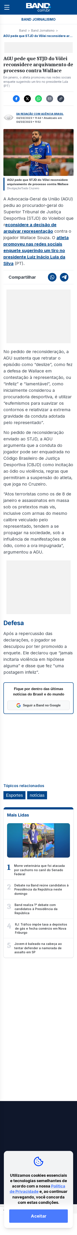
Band (23, 30)
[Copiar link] (60, 98)
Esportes (14, 795)
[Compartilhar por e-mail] (49, 98)
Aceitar (38, 1216)
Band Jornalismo (43, 30)
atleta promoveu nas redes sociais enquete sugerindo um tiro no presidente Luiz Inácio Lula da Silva (36, 250)
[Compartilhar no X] (27, 98)
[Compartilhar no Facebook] (16, 98)
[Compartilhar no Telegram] (64, 277)
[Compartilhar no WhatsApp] (38, 98)
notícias (37, 795)
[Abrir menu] (6, 7)
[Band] (38, 7)
